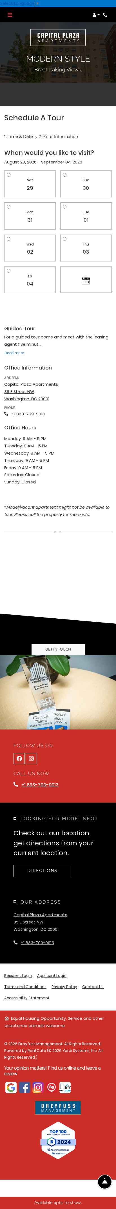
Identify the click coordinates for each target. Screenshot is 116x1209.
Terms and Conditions (25, 987)
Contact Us (93, 987)
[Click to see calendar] (86, 280)
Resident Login (18, 975)
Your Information (61, 136)
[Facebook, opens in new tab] (19, 758)
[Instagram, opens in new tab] (31, 758)
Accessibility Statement (27, 998)
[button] (96, 15)
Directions (42, 870)
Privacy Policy (64, 987)
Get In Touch (58, 649)
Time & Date (20, 136)
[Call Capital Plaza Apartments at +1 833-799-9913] (105, 15)
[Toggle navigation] (10, 15)
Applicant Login (51, 975)
